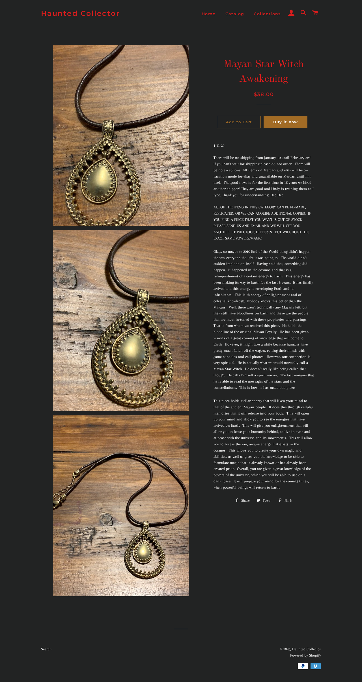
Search (46, 649)
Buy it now (285, 122)
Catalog (234, 13)
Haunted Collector (80, 13)
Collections (267, 13)
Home (209, 13)
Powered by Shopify (305, 655)
